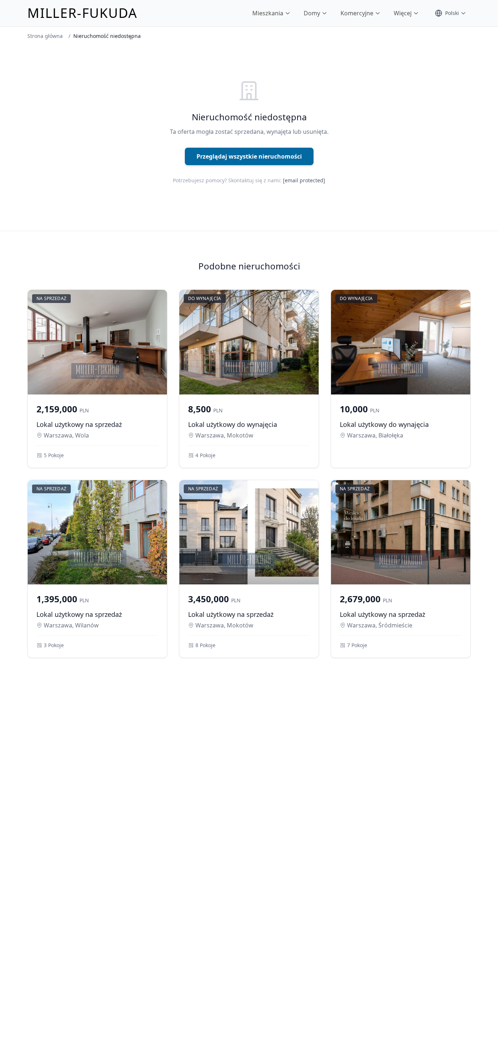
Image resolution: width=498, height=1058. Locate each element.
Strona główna (45, 35)
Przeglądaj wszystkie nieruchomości (249, 156)
